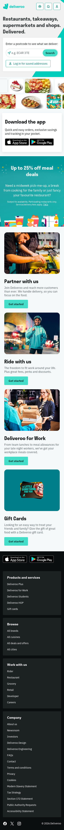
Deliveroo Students (18, 596)
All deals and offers (18, 643)
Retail (10, 690)
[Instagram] (19, 823)
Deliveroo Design (16, 742)
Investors (12, 736)
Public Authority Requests (21, 805)
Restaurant (13, 677)
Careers (11, 702)
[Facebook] (5, 823)
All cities (12, 649)
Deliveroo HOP (15, 602)
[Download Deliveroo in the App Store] (17, 140)
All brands (12, 630)
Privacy (11, 774)
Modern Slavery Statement (22, 786)
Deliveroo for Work (17, 590)
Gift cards (12, 609)
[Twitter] (12, 823)
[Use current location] (9, 53)
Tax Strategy (14, 792)
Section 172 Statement (20, 798)
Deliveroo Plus (15, 584)
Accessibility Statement (20, 811)
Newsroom (13, 730)
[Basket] (39, 6)
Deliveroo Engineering (19, 749)
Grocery (11, 683)
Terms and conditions (19, 767)
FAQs (10, 755)
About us (12, 724)
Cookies (11, 780)
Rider (10, 671)
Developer (13, 696)
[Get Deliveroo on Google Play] (42, 140)
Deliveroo (13, 6)
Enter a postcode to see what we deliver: (32, 44)
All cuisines (13, 637)
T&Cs (45, 204)
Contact (11, 761)
